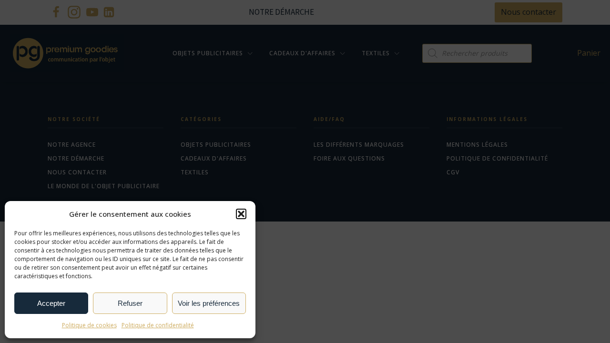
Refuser (130, 303)
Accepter (51, 303)
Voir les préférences (209, 303)
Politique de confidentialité (158, 325)
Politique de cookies (89, 325)
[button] (241, 214)
